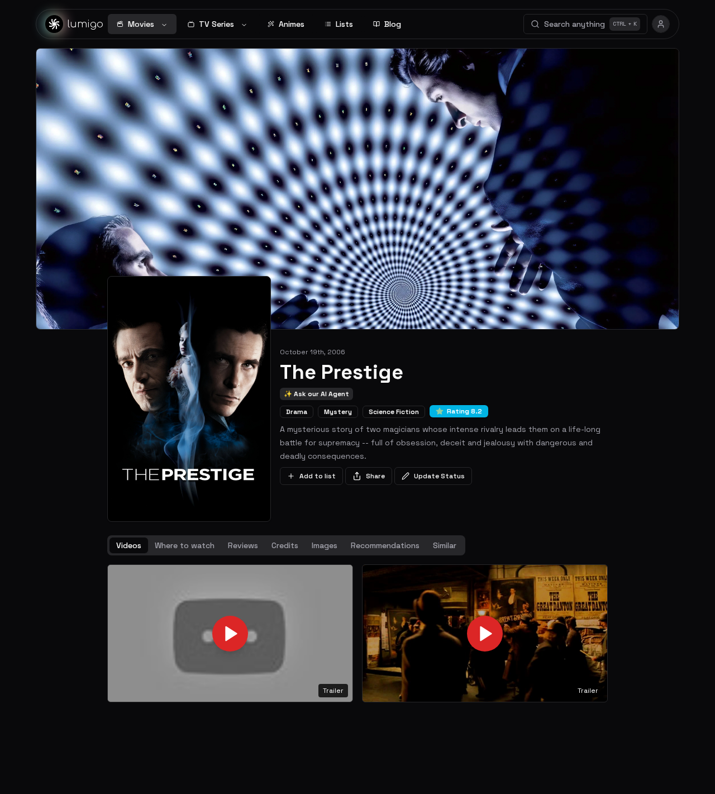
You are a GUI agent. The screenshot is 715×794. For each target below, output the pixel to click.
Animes (291, 24)
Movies (141, 24)
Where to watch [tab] (184, 545)
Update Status (439, 476)
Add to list (317, 476)
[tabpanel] (357, 633)
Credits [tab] (284, 545)
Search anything (590, 24)
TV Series (216, 24)
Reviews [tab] (243, 545)
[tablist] (286, 545)
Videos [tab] (128, 545)
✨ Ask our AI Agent (316, 393)
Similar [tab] (444, 545)
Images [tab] (324, 545)
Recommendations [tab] (385, 545)
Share (375, 476)
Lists (344, 24)
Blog (392, 24)
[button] (230, 633)
